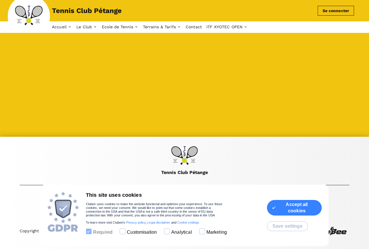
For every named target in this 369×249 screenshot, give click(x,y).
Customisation (142, 232)
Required (102, 232)
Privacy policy (136, 222)
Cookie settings (188, 222)
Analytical (181, 232)
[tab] (64, 27)
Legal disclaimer (158, 222)
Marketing (216, 232)
